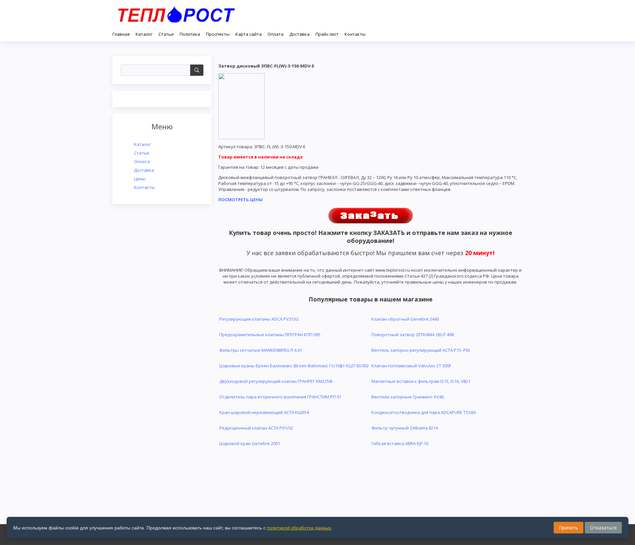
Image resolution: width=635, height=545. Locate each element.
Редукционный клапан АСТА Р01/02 (256, 428)
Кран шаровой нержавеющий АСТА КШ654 (264, 412)
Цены (140, 179)
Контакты (144, 187)
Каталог (142, 144)
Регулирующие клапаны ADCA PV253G (259, 319)
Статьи (141, 153)
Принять (568, 527)
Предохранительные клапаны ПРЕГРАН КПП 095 (269, 335)
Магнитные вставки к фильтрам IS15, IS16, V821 (420, 381)
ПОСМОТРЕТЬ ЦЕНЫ (240, 200)
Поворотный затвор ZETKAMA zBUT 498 (412, 335)
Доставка (144, 170)
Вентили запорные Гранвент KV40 (407, 397)
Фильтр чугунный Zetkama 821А (404, 428)
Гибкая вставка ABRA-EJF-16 (399, 443)
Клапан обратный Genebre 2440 (405, 319)
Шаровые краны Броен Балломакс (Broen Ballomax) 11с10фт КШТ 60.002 (294, 366)
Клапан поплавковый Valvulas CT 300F (411, 366)
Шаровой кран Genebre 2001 (249, 443)
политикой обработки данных (299, 528)
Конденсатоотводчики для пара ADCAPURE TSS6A (423, 412)
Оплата (142, 161)
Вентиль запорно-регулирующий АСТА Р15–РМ (420, 350)
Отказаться (603, 527)
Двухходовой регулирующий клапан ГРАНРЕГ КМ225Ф (276, 381)
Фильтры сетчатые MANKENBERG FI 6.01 (260, 350)
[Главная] (176, 13)
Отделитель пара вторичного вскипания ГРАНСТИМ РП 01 (280, 397)
